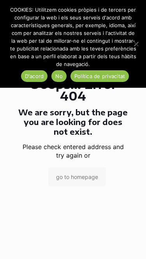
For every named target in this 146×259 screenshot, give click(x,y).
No (59, 76)
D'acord (34, 76)
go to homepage (77, 177)
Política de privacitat (99, 76)
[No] (136, 44)
